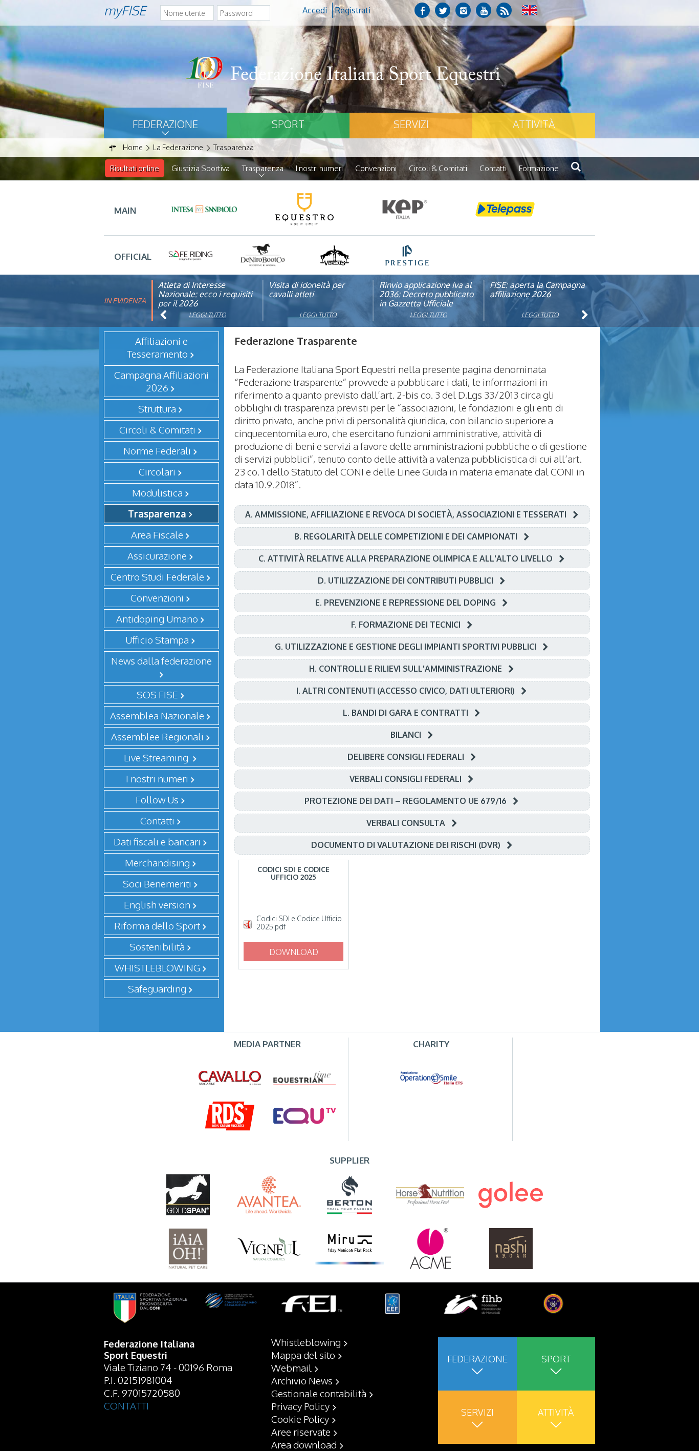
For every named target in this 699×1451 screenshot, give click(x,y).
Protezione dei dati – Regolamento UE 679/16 (405, 801)
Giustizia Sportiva (200, 168)
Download (293, 952)
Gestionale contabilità (318, 1393)
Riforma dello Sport (157, 925)
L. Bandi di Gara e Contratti (405, 713)
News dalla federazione (161, 660)
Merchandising (157, 862)
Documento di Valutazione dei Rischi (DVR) (405, 845)
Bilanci (405, 735)
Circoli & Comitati (438, 168)
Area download (304, 1444)
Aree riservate (301, 1431)
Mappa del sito (303, 1355)
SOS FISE (157, 694)
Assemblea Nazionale (157, 715)
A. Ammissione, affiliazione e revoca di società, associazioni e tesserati (405, 514)
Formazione (539, 168)
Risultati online (134, 168)
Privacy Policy (300, 1406)
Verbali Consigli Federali (406, 779)
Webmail (291, 1367)
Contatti (493, 168)
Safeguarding (157, 988)
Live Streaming (157, 757)
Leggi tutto (207, 315)
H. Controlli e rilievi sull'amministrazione (405, 669)
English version (157, 904)
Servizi (411, 124)
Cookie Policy (300, 1419)
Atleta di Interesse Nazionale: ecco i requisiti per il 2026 (205, 294)
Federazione (165, 124)
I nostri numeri (319, 168)
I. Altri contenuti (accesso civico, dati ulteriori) (405, 691)
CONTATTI (126, 1405)
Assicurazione (157, 555)
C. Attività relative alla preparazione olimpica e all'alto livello (405, 558)
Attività (534, 124)
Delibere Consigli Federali (405, 757)
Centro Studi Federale (157, 576)
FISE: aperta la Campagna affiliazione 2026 (537, 289)
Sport (288, 124)
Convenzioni (376, 168)
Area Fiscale (157, 534)
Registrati (352, 10)
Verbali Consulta (405, 823)
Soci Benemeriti (157, 883)
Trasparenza (262, 168)
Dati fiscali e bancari (157, 841)
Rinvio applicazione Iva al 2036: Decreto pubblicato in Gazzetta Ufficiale (426, 294)
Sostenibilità (157, 946)
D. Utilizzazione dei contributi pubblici (405, 580)
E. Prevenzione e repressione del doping (405, 602)
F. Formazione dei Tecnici (406, 624)
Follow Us (157, 799)
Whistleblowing (306, 1342)
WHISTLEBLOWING (157, 967)
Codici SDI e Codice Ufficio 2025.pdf (299, 923)
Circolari (157, 471)
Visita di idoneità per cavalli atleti (306, 289)
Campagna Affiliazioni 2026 (161, 380)
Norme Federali (157, 450)
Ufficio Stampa (157, 639)
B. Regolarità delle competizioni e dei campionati (405, 536)
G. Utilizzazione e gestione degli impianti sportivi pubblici (405, 646)
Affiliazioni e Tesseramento (157, 347)
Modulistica (157, 492)
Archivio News (302, 1380)
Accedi (314, 10)
